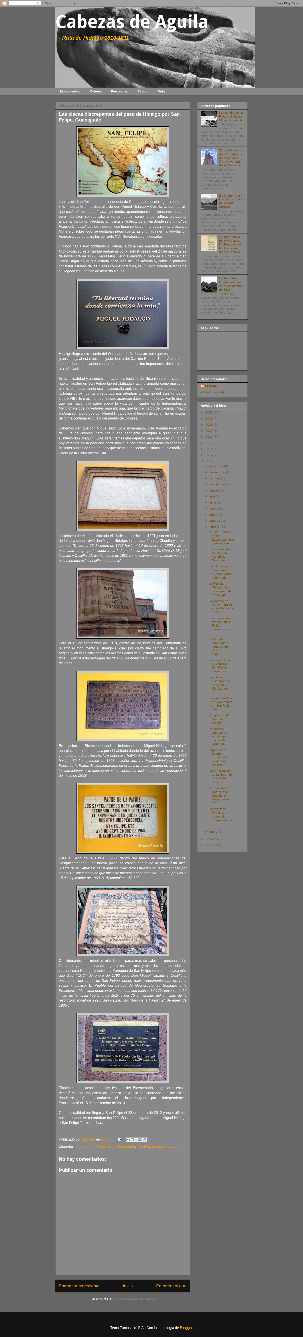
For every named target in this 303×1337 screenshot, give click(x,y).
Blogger (186, 1328)
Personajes (119, 91)
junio (213, 502)
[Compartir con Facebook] (140, 1139)
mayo (213, 508)
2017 (210, 430)
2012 (210, 461)
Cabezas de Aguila (132, 22)
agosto (214, 490)
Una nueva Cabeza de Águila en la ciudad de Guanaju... (218, 736)
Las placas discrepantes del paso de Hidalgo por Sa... (219, 684)
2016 (210, 436)
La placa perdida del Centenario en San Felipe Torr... (220, 703)
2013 (210, 455)
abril (212, 514)
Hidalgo (143, 1146)
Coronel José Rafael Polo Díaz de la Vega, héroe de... (219, 795)
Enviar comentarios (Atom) (134, 1299)
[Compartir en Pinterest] (145, 1139)
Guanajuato (125, 1146)
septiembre (217, 484)
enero (213, 831)
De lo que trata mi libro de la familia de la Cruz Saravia (231, 201)
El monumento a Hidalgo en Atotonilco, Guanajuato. (220, 554)
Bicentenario (85, 1146)
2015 (210, 443)
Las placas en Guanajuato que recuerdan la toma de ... (220, 572)
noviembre (217, 472)
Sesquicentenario (165, 1146)
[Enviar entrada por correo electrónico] (119, 1139)
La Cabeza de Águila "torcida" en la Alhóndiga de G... (221, 606)
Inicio (128, 1286)
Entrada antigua (171, 1286)
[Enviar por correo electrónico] (128, 1139)
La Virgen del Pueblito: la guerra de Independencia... (221, 816)
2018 (210, 424)
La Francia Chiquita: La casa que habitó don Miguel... (221, 589)
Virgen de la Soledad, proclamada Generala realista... (218, 757)
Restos (143, 91)
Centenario (106, 1146)
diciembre (216, 466)
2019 (210, 418)
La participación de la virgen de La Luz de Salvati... (221, 776)
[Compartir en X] (136, 1139)
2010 (210, 845)
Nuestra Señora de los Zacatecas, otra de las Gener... (221, 537)
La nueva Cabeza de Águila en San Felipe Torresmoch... (221, 665)
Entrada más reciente (79, 1286)
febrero (214, 526)
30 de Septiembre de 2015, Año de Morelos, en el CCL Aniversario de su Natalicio (231, 158)
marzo (214, 520)
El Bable (211, 386)
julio (212, 496)
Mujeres (96, 91)
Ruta (161, 91)
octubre (215, 478)
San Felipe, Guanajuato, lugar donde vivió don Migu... (219, 646)
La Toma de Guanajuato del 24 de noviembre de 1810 (231, 283)
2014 (210, 449)
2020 (210, 412)
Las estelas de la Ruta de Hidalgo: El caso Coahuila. (231, 116)
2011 (209, 839)
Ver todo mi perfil (212, 392)
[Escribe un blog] (132, 1139)
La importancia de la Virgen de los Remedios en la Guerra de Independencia (231, 244)
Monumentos (70, 91)
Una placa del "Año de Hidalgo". (218, 719)
